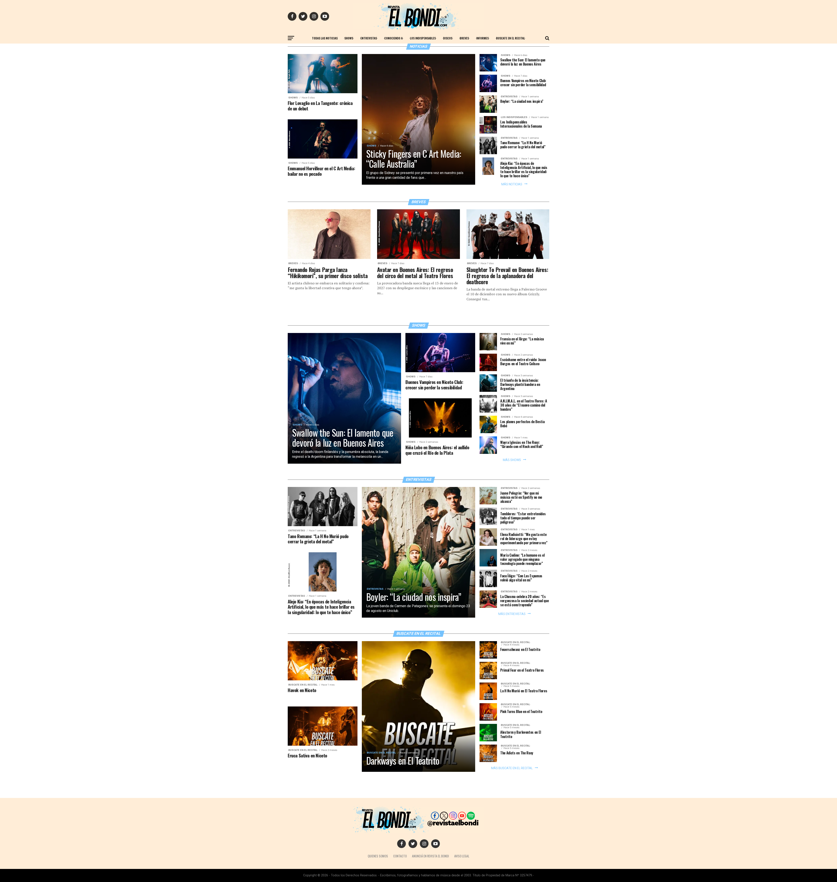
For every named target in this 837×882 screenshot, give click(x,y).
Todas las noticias (325, 38)
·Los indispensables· (422, 38)
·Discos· (447, 38)
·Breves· (464, 38)
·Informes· (482, 38)
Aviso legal (461, 856)
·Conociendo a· (393, 38)
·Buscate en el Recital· (510, 38)
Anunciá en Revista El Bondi (430, 856)
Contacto (400, 856)
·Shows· (349, 38)
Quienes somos (378, 856)
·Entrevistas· (369, 38)
